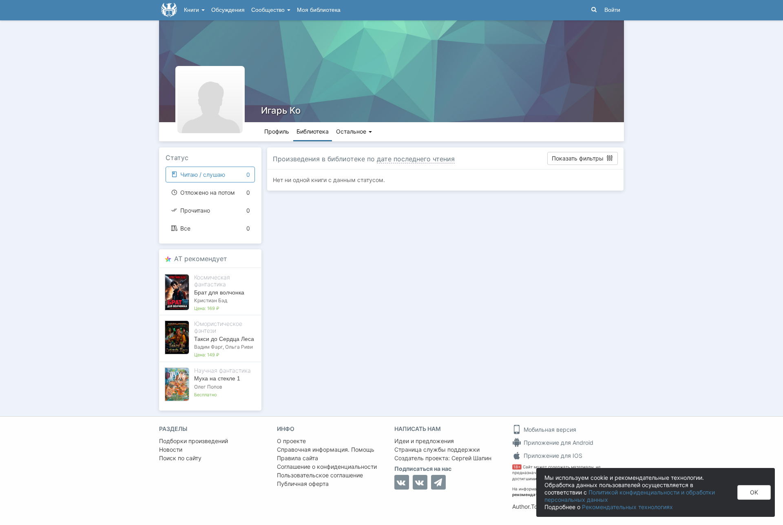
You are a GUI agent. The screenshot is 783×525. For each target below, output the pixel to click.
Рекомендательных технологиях (627, 506)
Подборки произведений (193, 440)
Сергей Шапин (471, 458)
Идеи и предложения (424, 440)
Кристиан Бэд (210, 300)
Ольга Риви (239, 347)
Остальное (352, 131)
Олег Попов (208, 387)
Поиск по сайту (180, 458)
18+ (516, 467)
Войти (612, 10)
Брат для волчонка (219, 292)
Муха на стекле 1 (217, 378)
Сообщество (268, 10)
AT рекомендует (200, 259)
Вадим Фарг (208, 347)
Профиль (276, 131)
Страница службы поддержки (437, 449)
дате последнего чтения (416, 159)
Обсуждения (228, 10)
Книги (192, 10)
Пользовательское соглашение (320, 475)
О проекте (291, 440)
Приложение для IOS (552, 455)
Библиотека (312, 131)
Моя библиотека (319, 10)
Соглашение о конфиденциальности (327, 466)
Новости (170, 449)
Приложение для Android (557, 442)
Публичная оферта (303, 483)
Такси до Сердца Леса (224, 339)
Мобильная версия (549, 429)
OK (754, 492)
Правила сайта (297, 458)
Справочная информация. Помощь (325, 449)
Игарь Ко (281, 110)
